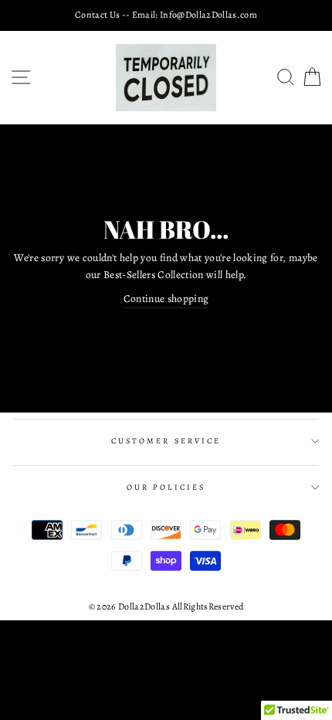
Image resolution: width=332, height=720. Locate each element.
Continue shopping (166, 298)
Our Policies (166, 487)
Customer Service (166, 441)
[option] (166, 15)
